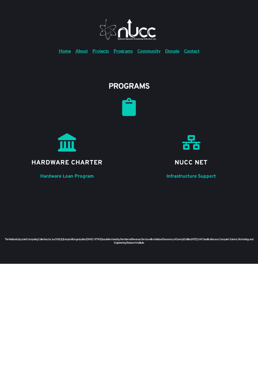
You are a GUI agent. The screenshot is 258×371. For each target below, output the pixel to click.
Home (65, 50)
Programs (123, 50)
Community (148, 50)
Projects (101, 50)
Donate (172, 50)
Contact (191, 50)
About (82, 50)
